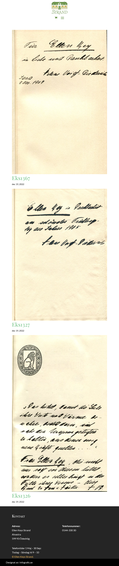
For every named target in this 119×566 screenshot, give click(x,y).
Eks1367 (21, 177)
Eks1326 (21, 495)
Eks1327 (21, 324)
